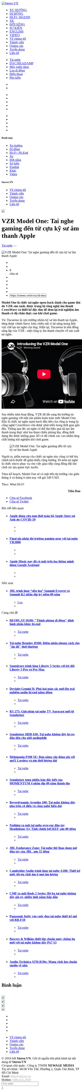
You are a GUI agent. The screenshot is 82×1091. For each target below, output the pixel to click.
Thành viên (17, 42)
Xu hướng (16, 145)
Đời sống (15, 160)
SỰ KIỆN (16, 28)
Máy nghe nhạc (19, 67)
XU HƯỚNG (18, 10)
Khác (13, 170)
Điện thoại (16, 74)
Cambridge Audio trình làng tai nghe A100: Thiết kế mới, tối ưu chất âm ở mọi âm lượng (45, 872)
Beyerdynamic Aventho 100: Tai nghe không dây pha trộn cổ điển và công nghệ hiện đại (42, 804)
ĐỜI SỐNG (17, 24)
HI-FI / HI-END (20, 17)
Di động (15, 149)
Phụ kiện (15, 77)
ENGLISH (16, 31)
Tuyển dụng (17, 49)
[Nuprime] (3, 1005)
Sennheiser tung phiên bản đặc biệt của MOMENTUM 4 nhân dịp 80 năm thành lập (40, 781)
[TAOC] (3, 1009)
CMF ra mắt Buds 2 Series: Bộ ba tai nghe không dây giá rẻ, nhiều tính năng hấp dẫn (43, 895)
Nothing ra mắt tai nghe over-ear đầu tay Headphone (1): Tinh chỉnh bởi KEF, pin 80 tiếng (43, 827)
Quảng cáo (16, 45)
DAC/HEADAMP (21, 63)
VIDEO (15, 35)
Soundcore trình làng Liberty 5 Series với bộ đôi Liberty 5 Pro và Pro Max (42, 667)
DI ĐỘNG (16, 13)
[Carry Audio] (3, 1001)
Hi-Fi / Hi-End (19, 152)
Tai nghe (15, 59)
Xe (11, 156)
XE (12, 20)
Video (13, 174)
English (14, 167)
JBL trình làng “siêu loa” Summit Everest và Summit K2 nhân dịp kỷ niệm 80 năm (40, 592)
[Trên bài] (3, 211)
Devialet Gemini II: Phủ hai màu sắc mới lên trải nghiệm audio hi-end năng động (42, 690)
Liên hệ (14, 53)
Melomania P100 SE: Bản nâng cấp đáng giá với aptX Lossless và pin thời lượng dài (42, 758)
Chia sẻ (21, 498)
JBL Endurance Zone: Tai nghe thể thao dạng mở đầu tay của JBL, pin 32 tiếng (43, 849)
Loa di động (17, 70)
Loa (20, 602)
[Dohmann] (3, 997)
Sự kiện (14, 163)
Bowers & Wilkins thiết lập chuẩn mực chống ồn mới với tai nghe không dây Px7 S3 (42, 940)
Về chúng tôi (18, 38)
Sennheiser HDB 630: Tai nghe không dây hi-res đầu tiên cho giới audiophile (42, 736)
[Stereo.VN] (10, 3)
